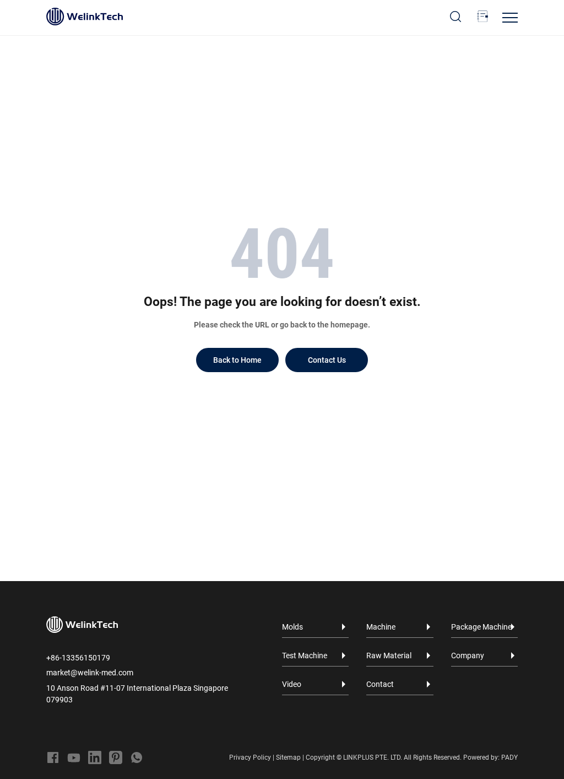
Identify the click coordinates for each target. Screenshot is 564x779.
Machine (380, 626)
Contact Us (327, 360)
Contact (380, 684)
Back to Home (237, 360)
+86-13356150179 (78, 657)
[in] (94, 757)
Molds (292, 626)
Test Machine (304, 655)
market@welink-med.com (89, 672)
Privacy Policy (250, 757)
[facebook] (52, 757)
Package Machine (481, 626)
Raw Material (388, 655)
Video (291, 684)
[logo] (84, 16)
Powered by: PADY (490, 757)
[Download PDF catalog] (482, 16)
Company (467, 655)
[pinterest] (115, 757)
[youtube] (73, 757)
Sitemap (288, 757)
